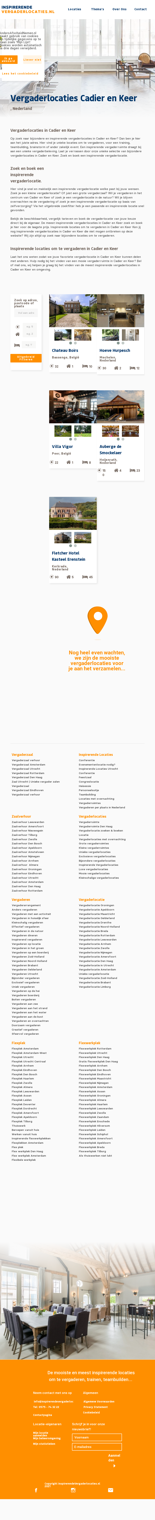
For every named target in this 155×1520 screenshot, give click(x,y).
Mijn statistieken (44, 1443)
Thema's (97, 9)
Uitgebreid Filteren (26, 358)
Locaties (74, 9)
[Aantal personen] (17, 326)
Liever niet (32, 59)
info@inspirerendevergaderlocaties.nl (54, 1401)
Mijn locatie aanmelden (41, 1434)
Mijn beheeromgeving (47, 1438)
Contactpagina (42, 1415)
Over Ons (119, 9)
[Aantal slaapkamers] (17, 345)
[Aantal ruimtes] (17, 334)
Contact (140, 9)
